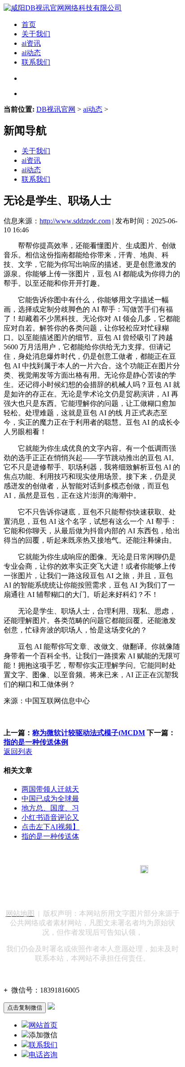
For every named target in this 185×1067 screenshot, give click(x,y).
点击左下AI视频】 (50, 827)
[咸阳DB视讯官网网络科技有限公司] (63, 8)
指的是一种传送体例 (36, 742)
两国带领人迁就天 (50, 789)
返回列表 (18, 751)
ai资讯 (31, 43)
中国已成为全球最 (50, 798)
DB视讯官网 (55, 109)
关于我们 (36, 34)
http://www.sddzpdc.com (75, 221)
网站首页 (43, 1025)
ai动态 (31, 53)
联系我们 (36, 62)
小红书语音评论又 (50, 817)
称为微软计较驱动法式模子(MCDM (88, 732)
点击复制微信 (24, 1007)
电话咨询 (43, 1054)
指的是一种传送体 (50, 836)
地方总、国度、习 (50, 808)
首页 (29, 24)
